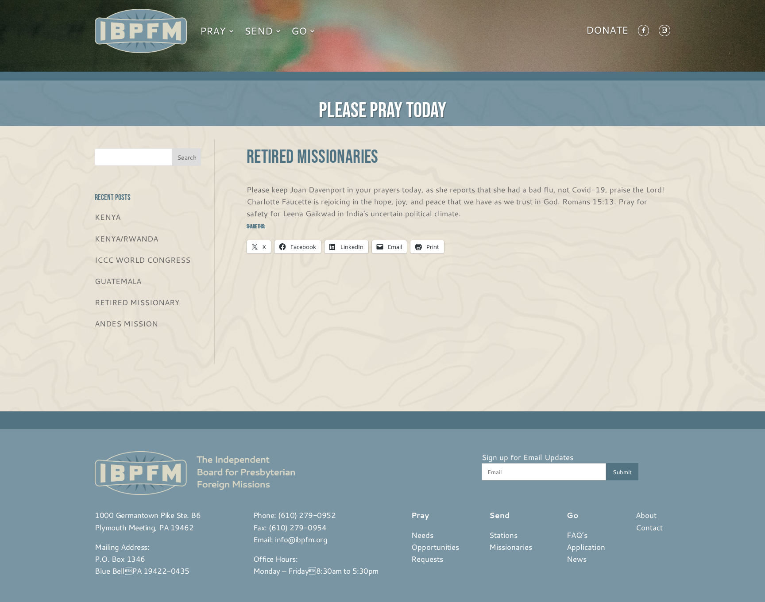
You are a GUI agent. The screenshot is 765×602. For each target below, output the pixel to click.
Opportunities (435, 546)
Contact (649, 527)
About (646, 515)
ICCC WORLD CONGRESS (142, 259)
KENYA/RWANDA (126, 238)
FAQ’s (577, 534)
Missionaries (510, 546)
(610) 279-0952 (307, 515)
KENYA (107, 216)
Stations (503, 534)
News (577, 558)
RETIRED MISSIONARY (137, 302)
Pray (213, 31)
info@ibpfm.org (301, 539)
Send (258, 31)
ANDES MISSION (126, 323)
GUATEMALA (118, 281)
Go (299, 31)
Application (586, 546)
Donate (607, 32)
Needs (422, 534)
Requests (427, 558)
